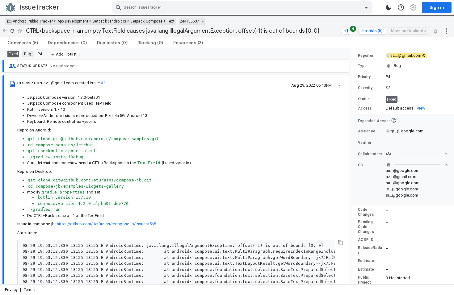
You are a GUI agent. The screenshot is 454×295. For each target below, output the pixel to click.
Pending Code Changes (366, 227)
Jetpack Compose (146, 21)
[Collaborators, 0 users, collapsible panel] (417, 153)
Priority (364, 77)
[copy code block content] (340, 242)
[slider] (353, 166)
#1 (103, 83)
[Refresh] (12, 31)
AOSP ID (365, 240)
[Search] (118, 7)
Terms (29, 289)
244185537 (189, 21)
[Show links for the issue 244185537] (202, 21)
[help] (401, 7)
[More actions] (447, 31)
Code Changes (366, 212)
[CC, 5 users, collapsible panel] (417, 165)
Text (170, 21)
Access (365, 108)
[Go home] (5, 31)
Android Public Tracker (33, 21)
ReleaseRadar (370, 250)
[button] (403, 66)
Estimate (366, 261)
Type (362, 66)
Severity (365, 88)
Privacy (11, 289)
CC (360, 165)
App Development (73, 21)
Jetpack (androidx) (109, 21)
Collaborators (370, 154)
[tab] (22, 42)
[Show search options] (366, 7)
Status (364, 99)
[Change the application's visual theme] (388, 7)
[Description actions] (339, 85)
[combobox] (243, 7)
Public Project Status (364, 282)
